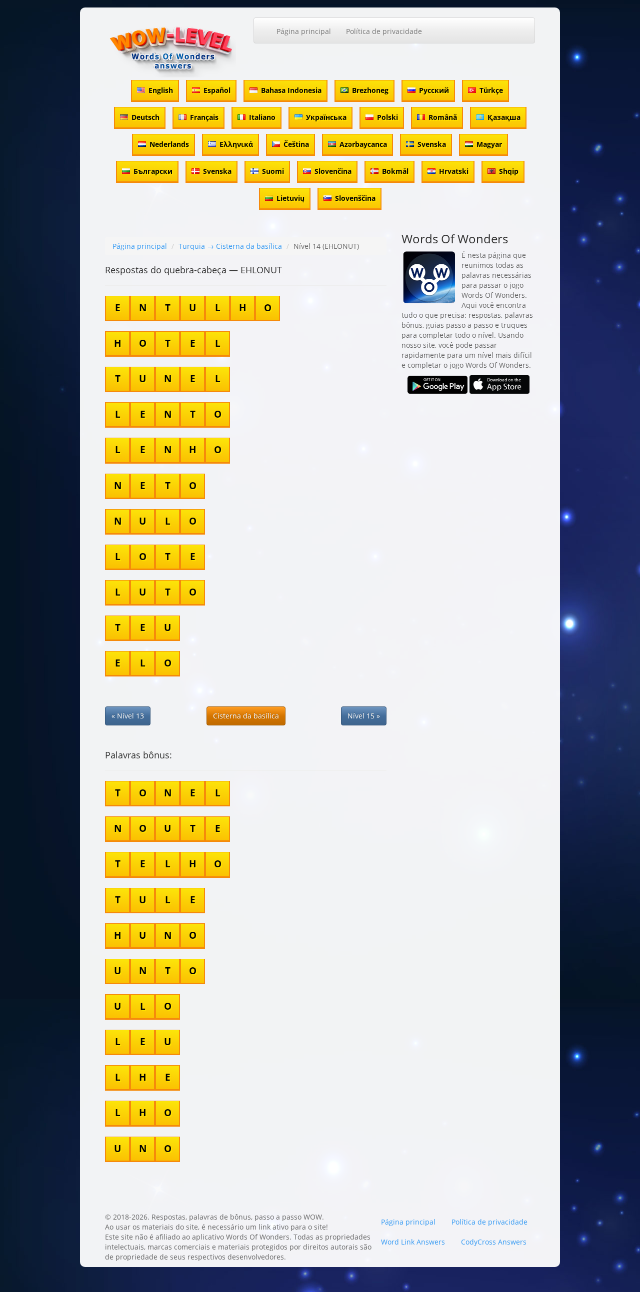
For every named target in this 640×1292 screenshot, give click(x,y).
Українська (326, 117)
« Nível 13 (128, 715)
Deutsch (146, 117)
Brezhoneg (370, 90)
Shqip (508, 171)
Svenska (432, 144)
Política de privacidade (384, 31)
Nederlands (169, 144)
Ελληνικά (236, 144)
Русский (434, 90)
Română (442, 117)
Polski (387, 117)
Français (204, 117)
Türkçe (491, 90)
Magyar (489, 144)
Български (153, 171)
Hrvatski (453, 171)
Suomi (273, 171)
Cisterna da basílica (246, 715)
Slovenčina (333, 171)
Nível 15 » (364, 715)
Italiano (262, 117)
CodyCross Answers (493, 1242)
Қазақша (504, 117)
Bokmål (395, 171)
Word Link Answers (413, 1242)
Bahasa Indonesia (291, 90)
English (160, 90)
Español (217, 90)
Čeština (296, 144)
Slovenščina (355, 198)
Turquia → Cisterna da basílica (230, 246)
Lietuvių (290, 198)
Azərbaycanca (363, 144)
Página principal (303, 31)
